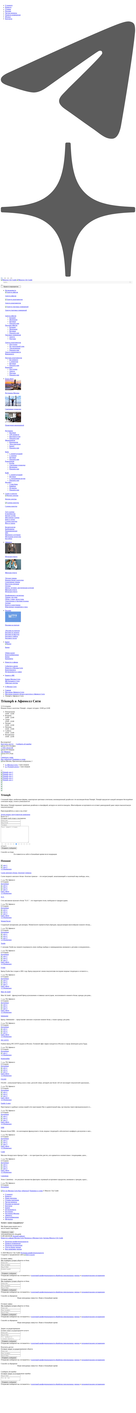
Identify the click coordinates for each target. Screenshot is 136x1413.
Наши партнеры (11, 1198)
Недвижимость (10, 290)
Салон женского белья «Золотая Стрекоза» (16, 873)
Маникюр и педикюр (13, 535)
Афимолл (8, 542)
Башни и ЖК (9, 675)
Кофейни (12, 486)
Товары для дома (11, 597)
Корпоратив (13, 442)
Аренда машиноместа (13, 352)
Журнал (8, 17)
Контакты (8, 19)
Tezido (3, 943)
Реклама (8, 11)
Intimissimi (4, 1016)
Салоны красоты (11, 521)
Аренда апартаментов (13, 342)
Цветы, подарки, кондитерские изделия (19, 588)
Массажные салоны (12, 517)
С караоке (13, 456)
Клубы (11, 463)
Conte (3, 1152)
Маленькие (13, 320)
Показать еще (14, 323)
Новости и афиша (11, 662)
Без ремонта (13, 360)
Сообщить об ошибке (23, 744)
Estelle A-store (6, 1103)
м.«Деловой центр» (12, 767)
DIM (2, 1127)
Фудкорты (13, 488)
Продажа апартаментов (13, 358)
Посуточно (13, 344)
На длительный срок (16, 346)
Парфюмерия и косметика (14, 595)
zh (8, 278)
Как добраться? (6, 759)
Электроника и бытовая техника (17, 601)
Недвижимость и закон (13, 672)
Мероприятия (10, 440)
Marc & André (6, 992)
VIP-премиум (14, 435)
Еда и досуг (9, 379)
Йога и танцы (10, 523)
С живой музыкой (15, 454)
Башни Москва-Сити (12, 679)
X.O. (2, 897)
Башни (7, 1208)
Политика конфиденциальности (16, 1241)
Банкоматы (9, 659)
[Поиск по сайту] (130, 282)
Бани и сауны (10, 519)
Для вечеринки (14, 348)
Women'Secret (6, 921)
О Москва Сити (11, 687)
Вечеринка (13, 467)
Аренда (12, 337)
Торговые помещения (13, 335)
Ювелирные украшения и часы (16, 607)
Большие (12, 318)
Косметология (10, 527)
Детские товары (11, 578)
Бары (7, 452)
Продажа (12, 339)
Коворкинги (9, 354)
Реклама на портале (12, 631)
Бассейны (8, 538)
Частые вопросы (11, 13)
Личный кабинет (19, 1236)
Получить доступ (7, 744)
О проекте (9, 5)
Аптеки (8, 603)
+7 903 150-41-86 (7, 748)
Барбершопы (9, 529)
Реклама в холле (11, 638)
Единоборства (10, 514)
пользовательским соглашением (93, 1275)
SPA (6, 533)
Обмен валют (10, 653)
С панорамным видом (17, 478)
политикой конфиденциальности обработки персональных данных (55, 1275)
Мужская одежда (11, 591)
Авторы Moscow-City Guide (53, 1238)
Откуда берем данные (13, 1247)
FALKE (3, 1079)
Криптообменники (12, 655)
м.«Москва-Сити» (11, 765)
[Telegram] (68, 141)
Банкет (11, 446)
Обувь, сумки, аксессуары (14, 599)
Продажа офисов (11, 325)
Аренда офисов (10, 316)
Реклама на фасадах (12, 634)
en (5, 278)
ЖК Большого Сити (12, 681)
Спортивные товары (12, 582)
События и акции (11, 666)
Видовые (12, 321)
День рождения (15, 444)
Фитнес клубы (10, 516)
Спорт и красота (11, 493)
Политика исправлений (13, 1245)
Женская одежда (11, 590)
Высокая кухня (14, 436)
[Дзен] (68, 276)
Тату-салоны (9, 512)
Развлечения (9, 461)
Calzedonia (4, 1176)
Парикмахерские (11, 531)
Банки (7, 642)
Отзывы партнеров (12, 1200)
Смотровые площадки (17, 465)
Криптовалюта (10, 670)
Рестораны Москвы (12, 1213)
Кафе (7, 473)
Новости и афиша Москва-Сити (12, 1238)
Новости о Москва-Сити (14, 668)
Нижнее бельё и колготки (14, 580)
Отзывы (8, 9)
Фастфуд (8, 482)
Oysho (3, 967)
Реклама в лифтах (11, 636)
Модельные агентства (13, 537)
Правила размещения (13, 15)
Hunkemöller (5, 1058)
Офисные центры (11, 683)
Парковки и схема (18, 759)
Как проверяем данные (13, 1249)
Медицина (9, 1219)
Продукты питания (12, 584)
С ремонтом (13, 362)
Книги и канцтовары (12, 605)
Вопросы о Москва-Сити (33, 1238)
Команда (8, 7)
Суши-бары (13, 484)
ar (11, 278)
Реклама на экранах (12, 632)
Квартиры (8, 367)
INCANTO (5, 1040)
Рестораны (9, 431)
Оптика (8, 586)
